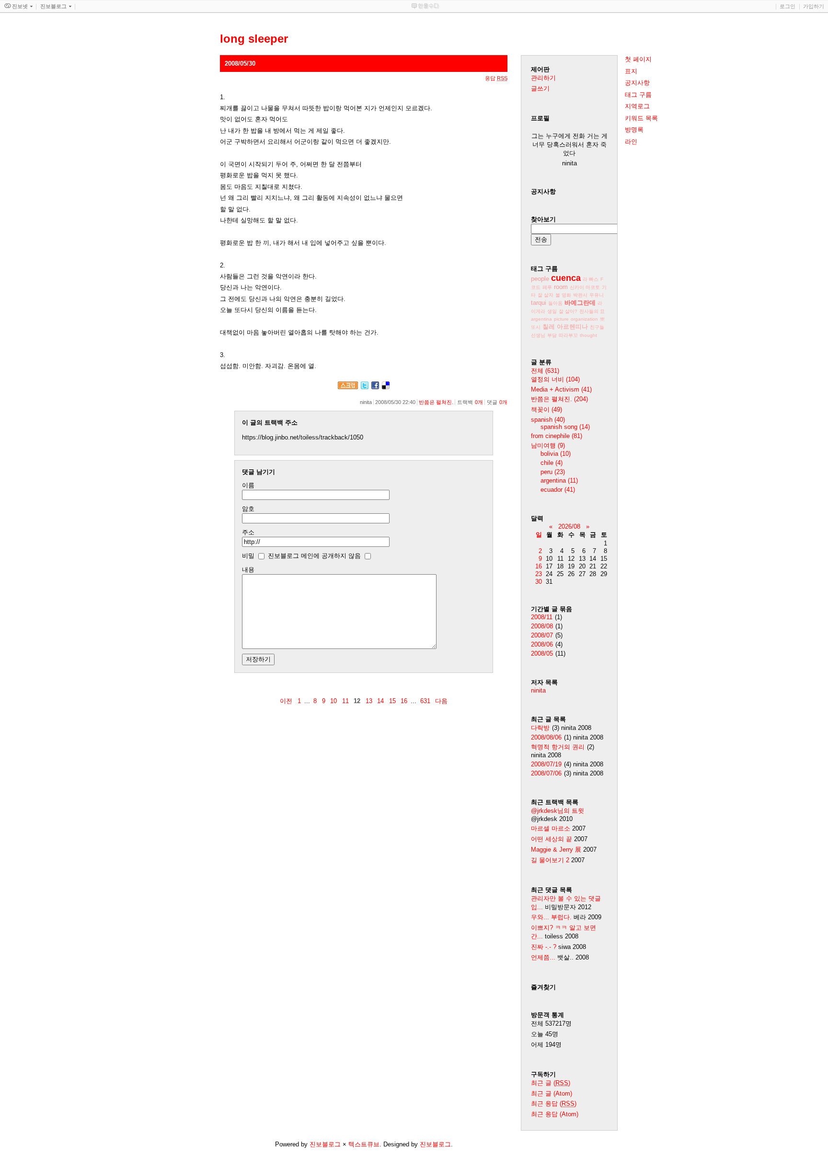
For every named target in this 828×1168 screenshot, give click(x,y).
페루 (547, 287)
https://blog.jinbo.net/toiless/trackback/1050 (302, 437)
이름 (248, 485)
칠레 (548, 326)
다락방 (540, 727)
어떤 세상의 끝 (552, 839)
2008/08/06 (546, 737)
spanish (548, 419)
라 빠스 (590, 279)
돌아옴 (555, 303)
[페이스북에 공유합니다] (375, 387)
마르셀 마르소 (550, 828)
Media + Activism (561, 389)
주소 (248, 532)
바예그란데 (580, 302)
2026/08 (569, 526)
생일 (552, 311)
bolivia (555, 453)
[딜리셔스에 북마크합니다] (386, 387)
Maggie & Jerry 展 (556, 849)
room (561, 286)
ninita (538, 690)
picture (561, 319)
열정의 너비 (555, 379)
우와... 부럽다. (551, 917)
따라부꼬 (568, 335)
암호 (248, 508)
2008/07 (542, 635)
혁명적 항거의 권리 (558, 747)
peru (552, 471)
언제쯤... (543, 957)
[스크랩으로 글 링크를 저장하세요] (348, 387)
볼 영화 (563, 295)
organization (584, 319)
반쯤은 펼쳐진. (436, 402)
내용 (248, 569)
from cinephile (556, 435)
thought (588, 335)
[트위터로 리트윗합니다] (364, 387)
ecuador (557, 489)
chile (551, 462)
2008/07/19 (546, 764)
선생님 (538, 335)
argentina (541, 319)
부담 (552, 335)
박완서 (580, 295)
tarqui (538, 302)
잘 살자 (545, 295)
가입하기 (813, 6)
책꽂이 (546, 409)
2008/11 (541, 617)
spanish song (565, 426)
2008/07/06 (546, 773)
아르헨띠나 (572, 326)
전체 (545, 370)
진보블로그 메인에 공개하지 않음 (314, 555)
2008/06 (542, 644)
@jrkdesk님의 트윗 (557, 810)
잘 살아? (568, 311)
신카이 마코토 (585, 287)
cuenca (566, 278)
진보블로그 (325, 1144)
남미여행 (548, 445)
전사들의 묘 (592, 311)
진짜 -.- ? (543, 946)
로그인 (787, 6)
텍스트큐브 (364, 1144)
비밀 (248, 555)
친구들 (597, 327)
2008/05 (542, 653)
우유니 (596, 295)
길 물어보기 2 (551, 860)
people (540, 278)
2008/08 (542, 626)
